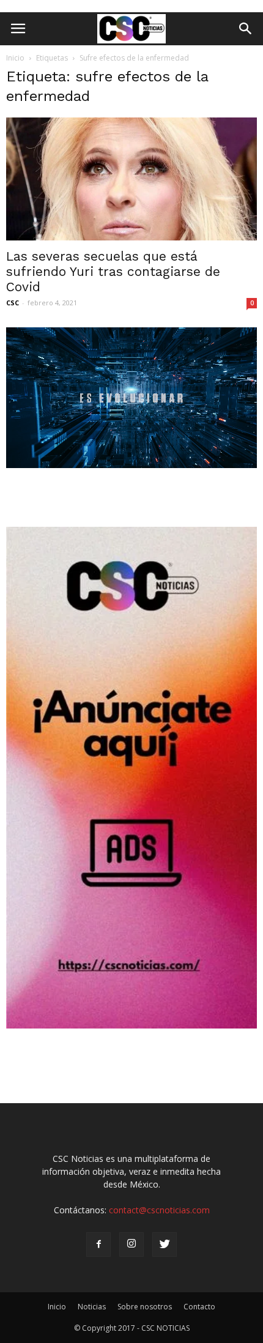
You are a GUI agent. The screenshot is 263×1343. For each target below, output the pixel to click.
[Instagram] (131, 1244)
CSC (12, 302)
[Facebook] (98, 1244)
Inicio (15, 58)
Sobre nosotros (144, 1306)
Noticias (92, 1306)
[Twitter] (164, 1244)
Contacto (199, 1306)
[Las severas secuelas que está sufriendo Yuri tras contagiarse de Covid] (131, 178)
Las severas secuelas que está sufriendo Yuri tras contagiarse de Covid (113, 271)
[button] (246, 28)
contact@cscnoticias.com (159, 1210)
